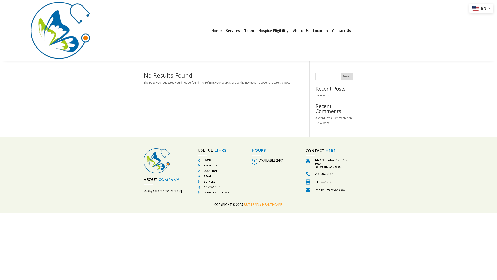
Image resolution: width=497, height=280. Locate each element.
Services (233, 30)
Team (249, 30)
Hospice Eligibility (273, 30)
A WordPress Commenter (331, 118)
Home (216, 30)
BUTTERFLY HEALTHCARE (263, 204)
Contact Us (341, 30)
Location (320, 30)
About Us (301, 30)
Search (347, 76)
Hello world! (322, 95)
